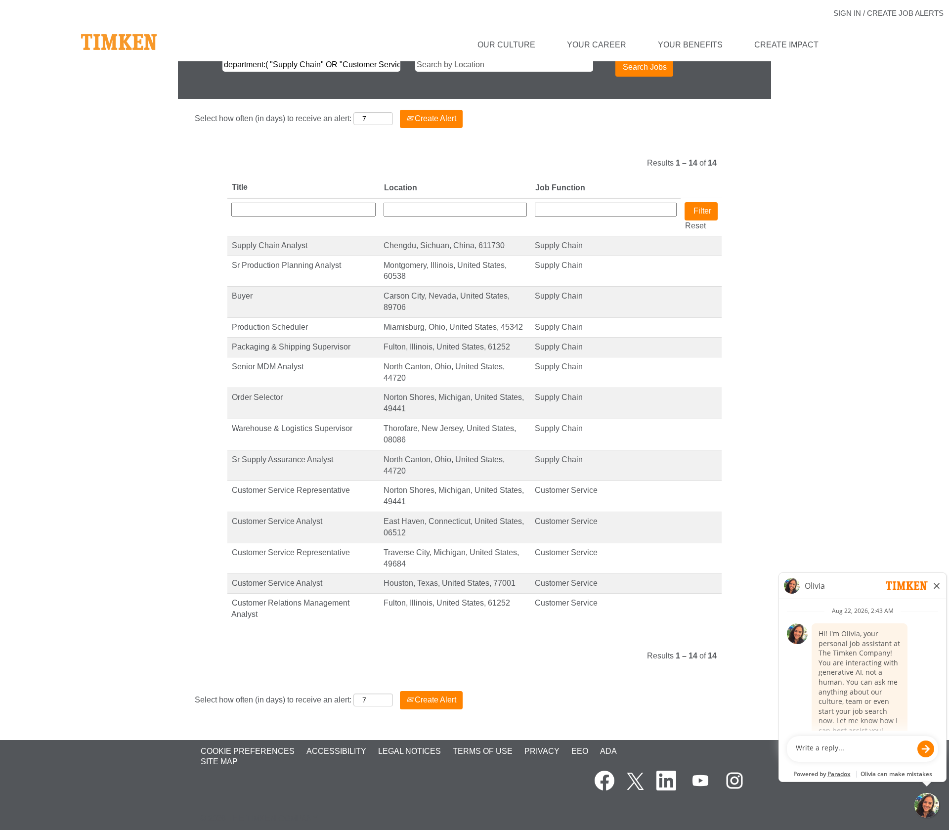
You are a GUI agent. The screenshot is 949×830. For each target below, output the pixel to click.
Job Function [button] (560, 187)
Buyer (242, 296)
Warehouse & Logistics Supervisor (292, 428)
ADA (608, 751)
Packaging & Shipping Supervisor (291, 347)
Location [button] (400, 187)
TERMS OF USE (483, 751)
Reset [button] (695, 225)
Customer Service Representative (291, 490)
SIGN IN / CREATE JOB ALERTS (888, 13)
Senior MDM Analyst (267, 366)
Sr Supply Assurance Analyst (282, 459)
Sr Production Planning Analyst (286, 265)
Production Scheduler (270, 327)
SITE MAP (219, 761)
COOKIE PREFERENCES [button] (248, 751)
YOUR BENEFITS (690, 45)
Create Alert (434, 118)
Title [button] (240, 187)
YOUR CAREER (596, 45)
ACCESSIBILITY (336, 751)
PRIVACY (542, 751)
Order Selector (257, 397)
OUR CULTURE (506, 45)
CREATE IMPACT (786, 45)
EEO (579, 751)
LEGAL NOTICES (409, 751)
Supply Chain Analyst (269, 245)
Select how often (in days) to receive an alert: (273, 118)
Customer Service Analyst (277, 521)
